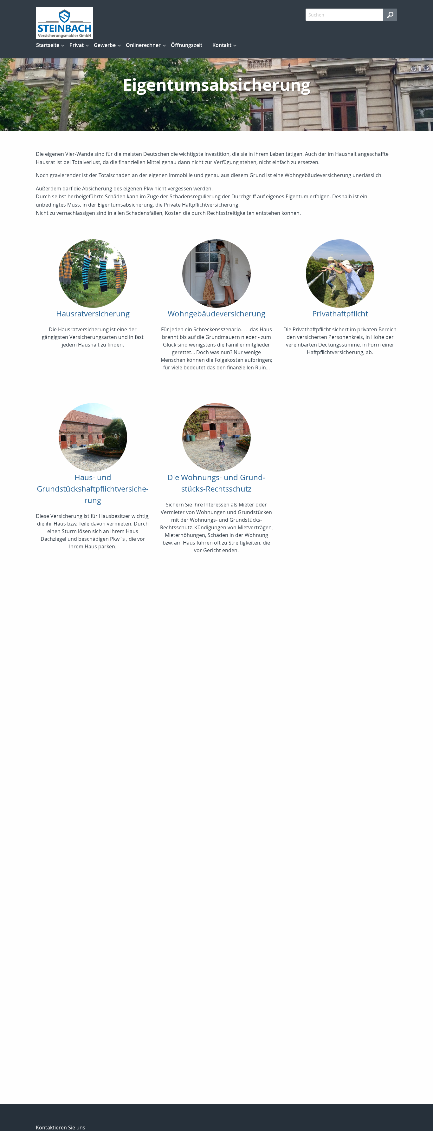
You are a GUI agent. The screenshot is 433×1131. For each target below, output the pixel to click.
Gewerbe (105, 45)
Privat (76, 45)
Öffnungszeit (186, 45)
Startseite (47, 45)
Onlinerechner (143, 45)
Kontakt (221, 45)
